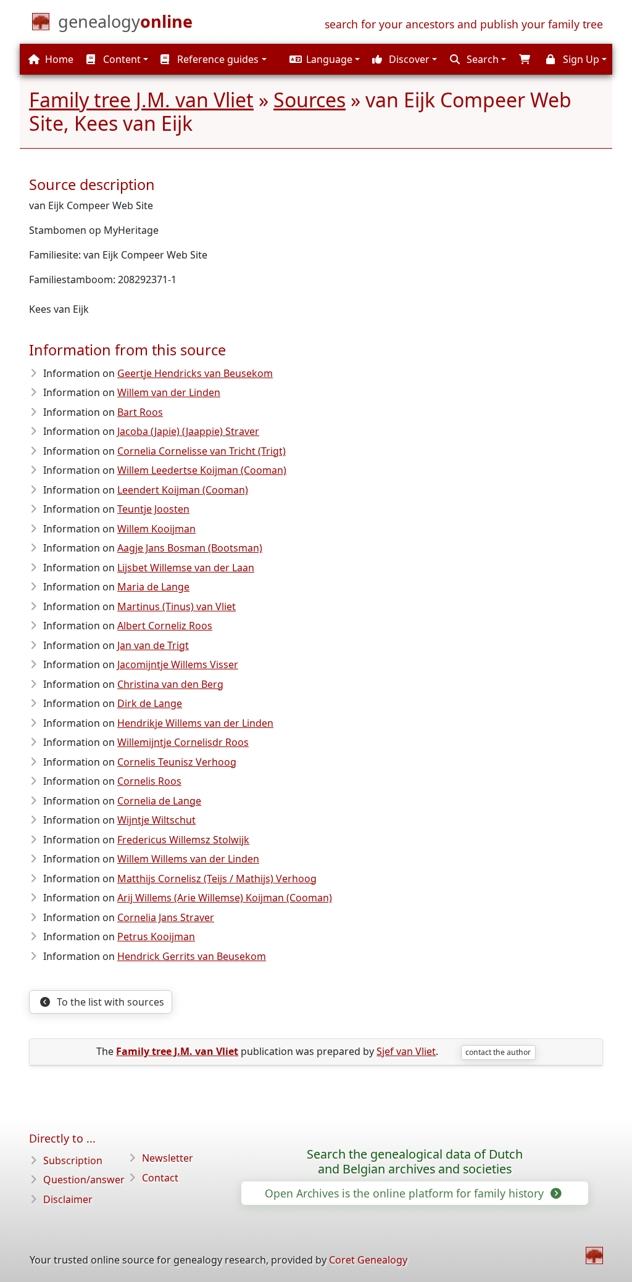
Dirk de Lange (149, 703)
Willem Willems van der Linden (188, 859)
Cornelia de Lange (159, 801)
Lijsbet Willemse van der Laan (185, 567)
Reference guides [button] (217, 59)
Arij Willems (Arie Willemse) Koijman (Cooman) (224, 897)
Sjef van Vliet (406, 1051)
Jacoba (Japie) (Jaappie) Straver (188, 431)
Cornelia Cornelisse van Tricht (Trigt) (201, 451)
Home (58, 59)
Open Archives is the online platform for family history (406, 1193)
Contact (160, 1178)
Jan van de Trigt (153, 645)
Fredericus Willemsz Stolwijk (183, 839)
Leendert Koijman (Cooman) (182, 490)
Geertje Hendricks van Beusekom (195, 373)
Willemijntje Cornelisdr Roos (183, 742)
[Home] (594, 1255)
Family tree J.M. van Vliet (141, 99)
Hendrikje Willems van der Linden (195, 723)
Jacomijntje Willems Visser (177, 664)
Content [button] (121, 59)
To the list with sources (109, 1002)
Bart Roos (140, 412)
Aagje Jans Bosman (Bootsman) (189, 548)
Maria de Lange (153, 586)
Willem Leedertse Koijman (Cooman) (201, 470)
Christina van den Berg (170, 684)
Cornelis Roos (149, 781)
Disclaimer (68, 1199)
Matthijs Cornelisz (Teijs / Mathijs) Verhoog (217, 878)
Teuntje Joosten (153, 509)
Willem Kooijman (156, 529)
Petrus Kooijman (156, 936)
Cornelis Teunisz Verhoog (176, 762)
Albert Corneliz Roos (164, 625)
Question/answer (84, 1179)
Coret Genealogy (368, 1260)
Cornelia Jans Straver (165, 917)
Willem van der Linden (168, 392)
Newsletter (167, 1158)
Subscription (72, 1160)
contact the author (498, 1052)
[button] (323, 59)
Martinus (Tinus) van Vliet (176, 606)
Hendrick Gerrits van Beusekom (191, 956)
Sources (309, 99)
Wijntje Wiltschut (156, 820)
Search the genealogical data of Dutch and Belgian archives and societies (415, 1162)
